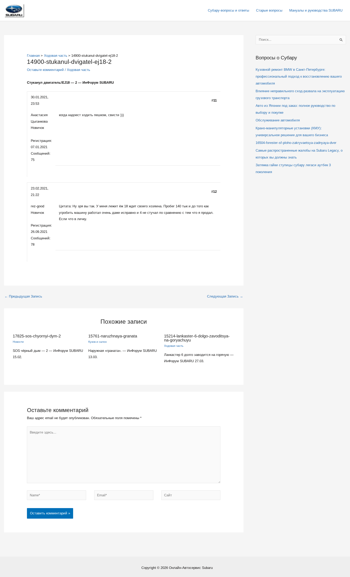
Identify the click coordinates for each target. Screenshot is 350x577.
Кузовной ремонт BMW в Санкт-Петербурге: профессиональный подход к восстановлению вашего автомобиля (299, 76)
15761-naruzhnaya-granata (112, 336)
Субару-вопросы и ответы (228, 10)
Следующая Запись (225, 296)
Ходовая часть (78, 70)
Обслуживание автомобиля (278, 120)
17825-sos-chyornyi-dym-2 (37, 336)
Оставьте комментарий (45, 70)
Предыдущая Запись (23, 296)
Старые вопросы (269, 10)
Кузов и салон (97, 341)
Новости (18, 341)
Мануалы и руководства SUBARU (316, 10)
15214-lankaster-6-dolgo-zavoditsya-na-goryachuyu (197, 338)
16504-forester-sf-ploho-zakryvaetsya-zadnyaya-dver (296, 143)
